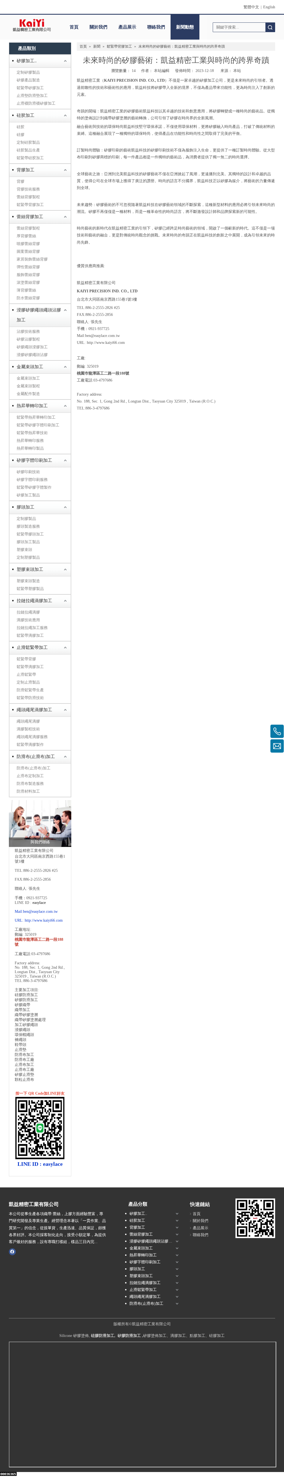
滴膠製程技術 (28, 729)
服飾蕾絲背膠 (28, 275)
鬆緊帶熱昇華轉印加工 (36, 417)
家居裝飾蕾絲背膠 (32, 259)
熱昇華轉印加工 (32, 405)
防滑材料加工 (28, 791)
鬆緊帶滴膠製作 (30, 745)
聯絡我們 (156, 27)
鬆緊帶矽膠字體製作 (34, 487)
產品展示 (127, 27)
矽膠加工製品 (28, 495)
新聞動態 (185, 27)
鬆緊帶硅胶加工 (30, 158)
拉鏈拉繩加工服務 (32, 628)
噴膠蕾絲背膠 (28, 244)
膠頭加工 (25, 507)
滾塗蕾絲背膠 (28, 282)
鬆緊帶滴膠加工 (30, 635)
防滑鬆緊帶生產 (30, 690)
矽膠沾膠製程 (28, 339)
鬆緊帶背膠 (26, 659)
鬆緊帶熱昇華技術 (32, 433)
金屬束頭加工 (30, 366)
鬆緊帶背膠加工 (30, 205)
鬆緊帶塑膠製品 (30, 589)
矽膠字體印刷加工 (34, 460)
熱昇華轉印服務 (30, 441)
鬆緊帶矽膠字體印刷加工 (38, 425)
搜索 (270, 27)
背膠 (20, 181)
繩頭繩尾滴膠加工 (34, 709)
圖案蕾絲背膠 (28, 251)
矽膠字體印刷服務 (32, 480)
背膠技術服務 (28, 189)
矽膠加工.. (27, 60)
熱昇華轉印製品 (30, 448)
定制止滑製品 (28, 682)
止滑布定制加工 (30, 776)
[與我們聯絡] (40, 823)
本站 (237, 71)
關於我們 (98, 27)
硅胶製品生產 (28, 150)
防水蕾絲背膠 (28, 298)
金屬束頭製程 (28, 386)
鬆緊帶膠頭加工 (30, 534)
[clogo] (31, 25)
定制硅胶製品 (28, 142)
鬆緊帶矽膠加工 (30, 88)
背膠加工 (25, 169)
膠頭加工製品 (28, 542)
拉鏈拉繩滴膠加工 (34, 600)
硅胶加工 (25, 115)
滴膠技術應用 (28, 620)
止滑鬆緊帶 (26, 674)
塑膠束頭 (24, 550)
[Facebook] (12, 1251)
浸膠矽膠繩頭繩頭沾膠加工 (39, 315)
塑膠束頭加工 (30, 569)
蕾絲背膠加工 (30, 216)
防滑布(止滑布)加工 (36, 756)
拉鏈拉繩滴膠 (28, 612)
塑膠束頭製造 (28, 581)
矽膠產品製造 (28, 80)
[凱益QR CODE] (255, 1218)
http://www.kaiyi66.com (44, 920)
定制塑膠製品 (28, 557)
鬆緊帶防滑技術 (30, 698)
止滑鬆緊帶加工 (32, 647)
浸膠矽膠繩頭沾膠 (32, 355)
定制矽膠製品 (28, 72)
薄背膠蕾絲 (26, 290)
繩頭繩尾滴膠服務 (32, 737)
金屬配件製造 (28, 394)
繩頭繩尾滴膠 (28, 721)
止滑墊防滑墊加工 (32, 96)
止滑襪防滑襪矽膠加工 (36, 103)
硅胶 (20, 127)
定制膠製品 (26, 519)
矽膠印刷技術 (28, 472)
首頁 (74, 27)
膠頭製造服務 (28, 526)
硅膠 (20, 135)
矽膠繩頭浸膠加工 (32, 347)
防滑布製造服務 (30, 784)
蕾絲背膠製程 (28, 197)
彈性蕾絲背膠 (28, 267)
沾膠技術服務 (28, 331)
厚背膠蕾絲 (26, 236)
